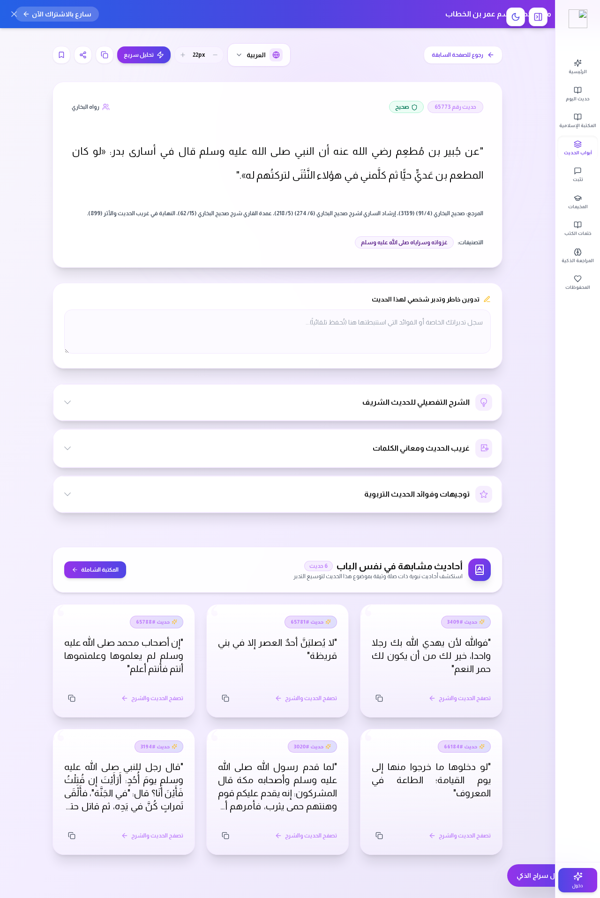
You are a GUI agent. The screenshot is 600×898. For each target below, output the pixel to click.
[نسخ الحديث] (379, 698)
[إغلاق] (14, 14)
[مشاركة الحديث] (83, 55)
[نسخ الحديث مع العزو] (104, 55)
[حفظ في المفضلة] (61, 55)
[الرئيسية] (577, 18)
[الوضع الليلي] (515, 17)
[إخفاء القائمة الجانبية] (538, 17)
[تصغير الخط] (215, 55)
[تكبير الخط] (183, 55)
